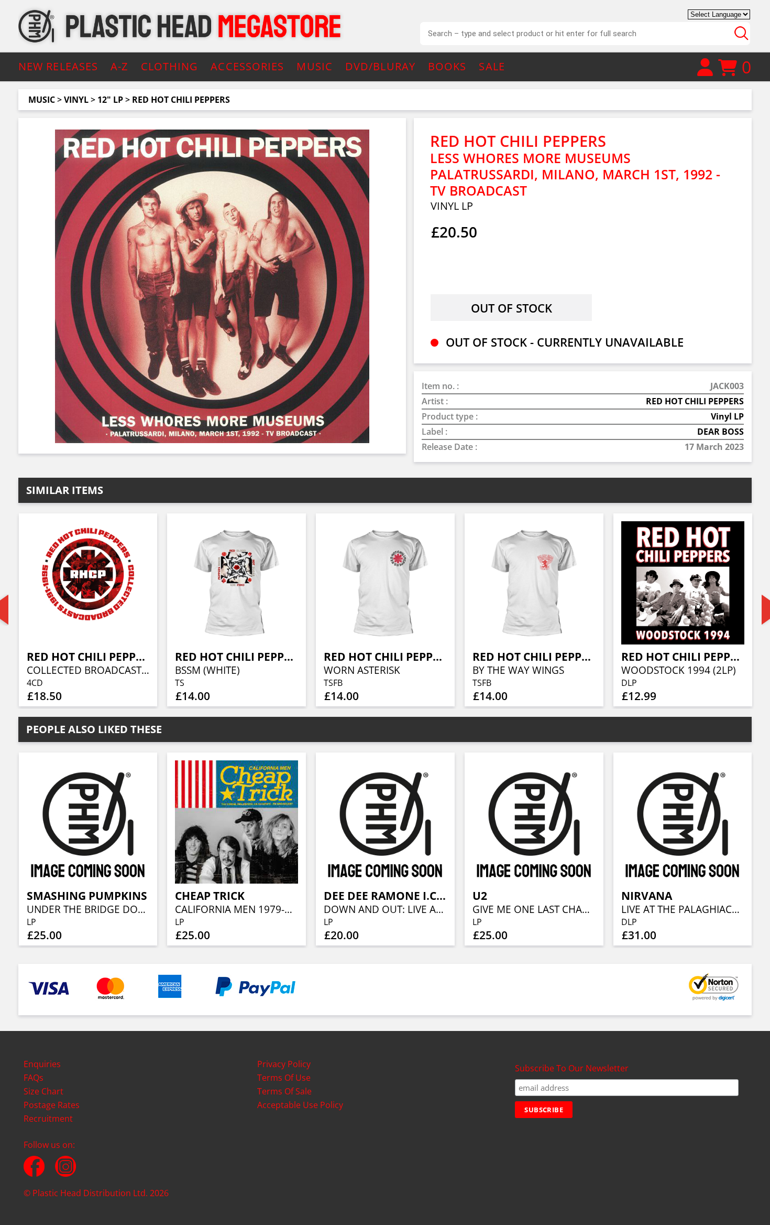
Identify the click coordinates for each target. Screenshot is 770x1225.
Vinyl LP (727, 416)
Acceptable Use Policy (300, 1105)
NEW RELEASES (58, 66)
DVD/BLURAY (380, 66)
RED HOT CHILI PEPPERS (181, 99)
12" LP (110, 99)
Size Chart (43, 1091)
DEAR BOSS (720, 431)
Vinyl (76, 99)
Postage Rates (52, 1105)
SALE (491, 66)
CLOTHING (170, 66)
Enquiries (42, 1064)
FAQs (33, 1077)
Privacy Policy (284, 1064)
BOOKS (447, 66)
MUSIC (314, 66)
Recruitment (48, 1118)
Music (41, 99)
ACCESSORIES (247, 66)
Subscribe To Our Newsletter (572, 1068)
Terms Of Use (284, 1077)
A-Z (119, 66)
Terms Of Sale (284, 1091)
